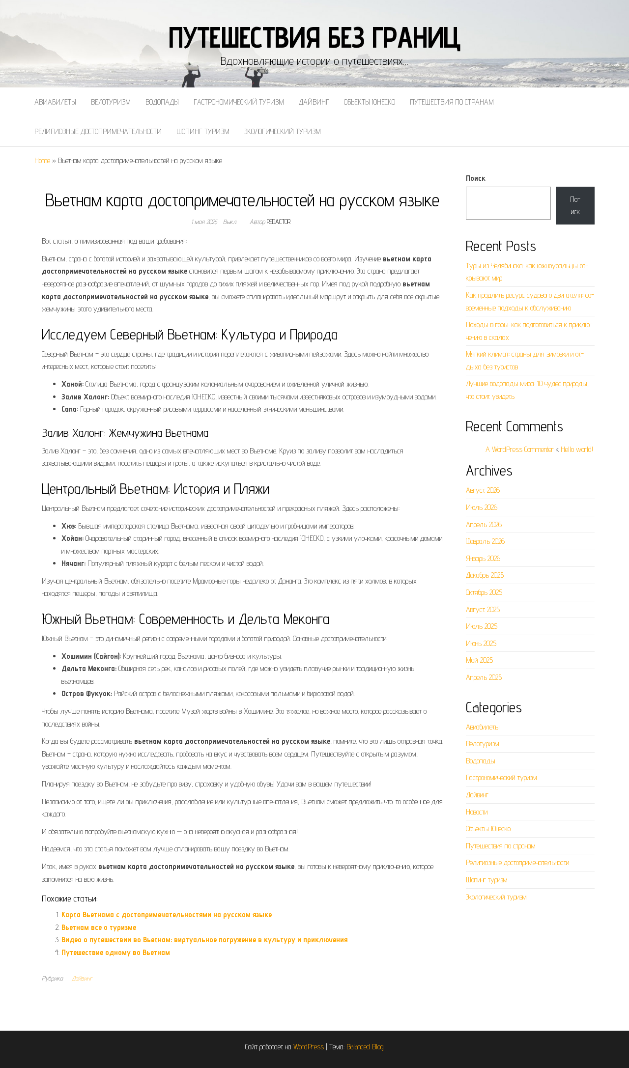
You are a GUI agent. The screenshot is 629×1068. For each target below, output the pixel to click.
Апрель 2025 (484, 677)
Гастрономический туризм (239, 102)
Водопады (162, 102)
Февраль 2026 (485, 541)
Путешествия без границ (315, 37)
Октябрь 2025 (484, 592)
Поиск (476, 178)
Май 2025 (479, 660)
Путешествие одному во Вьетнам (115, 952)
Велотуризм (111, 102)
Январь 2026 (483, 558)
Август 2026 (483, 490)
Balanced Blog (365, 1046)
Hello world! (577, 449)
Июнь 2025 (481, 643)
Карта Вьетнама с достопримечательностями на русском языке (166, 914)
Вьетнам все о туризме (98, 927)
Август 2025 (483, 609)
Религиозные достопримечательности (98, 131)
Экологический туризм (282, 131)
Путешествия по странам (452, 102)
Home (42, 160)
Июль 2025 (481, 626)
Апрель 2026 (484, 524)
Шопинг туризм (202, 131)
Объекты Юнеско (369, 102)
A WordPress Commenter (520, 449)
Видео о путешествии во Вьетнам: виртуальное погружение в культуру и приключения (204, 939)
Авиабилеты (55, 102)
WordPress (308, 1046)
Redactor (278, 221)
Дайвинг (314, 102)
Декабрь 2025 (485, 575)
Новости (476, 811)
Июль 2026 (481, 507)
